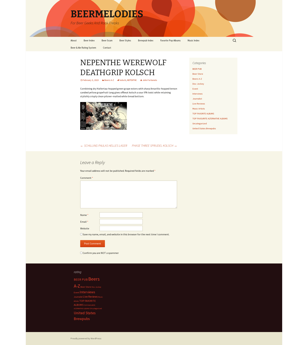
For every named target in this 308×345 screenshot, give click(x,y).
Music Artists (199, 108)
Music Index (193, 40)
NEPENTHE (132, 80)
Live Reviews (199, 103)
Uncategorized (200, 123)
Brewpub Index (145, 40)
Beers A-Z (109, 80)
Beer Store (198, 73)
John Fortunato (149, 80)
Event (195, 88)
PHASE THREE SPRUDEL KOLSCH (154, 146)
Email (84, 221)
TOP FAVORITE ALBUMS (203, 113)
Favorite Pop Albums (170, 40)
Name (84, 215)
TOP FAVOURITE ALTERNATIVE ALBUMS (210, 118)
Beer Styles (125, 40)
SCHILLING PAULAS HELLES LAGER (103, 146)
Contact (107, 47)
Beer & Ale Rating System (83, 47)
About (74, 40)
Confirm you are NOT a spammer (100, 253)
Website (84, 228)
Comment (86, 177)
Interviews (198, 93)
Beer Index (89, 40)
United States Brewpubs (204, 128)
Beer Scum (107, 40)
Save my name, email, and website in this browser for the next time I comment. (126, 234)
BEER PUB (197, 68)
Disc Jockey (198, 83)
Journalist (197, 98)
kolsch (123, 80)
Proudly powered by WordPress (86, 338)
